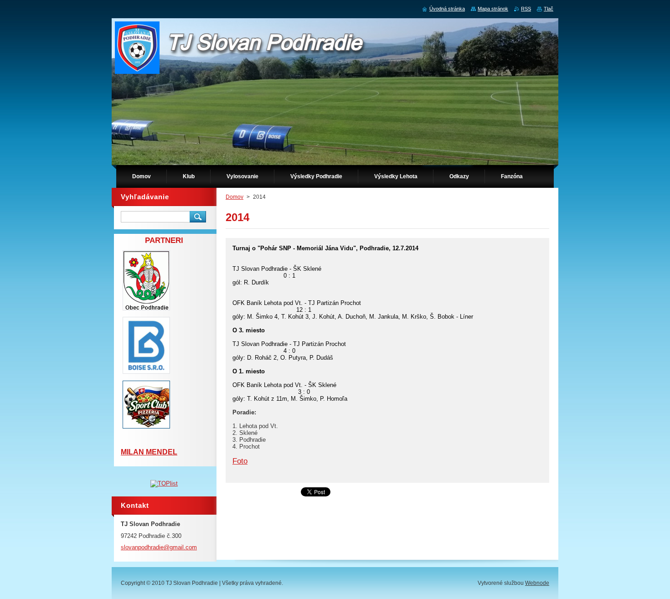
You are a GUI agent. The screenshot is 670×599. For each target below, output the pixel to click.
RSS (526, 8)
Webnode (537, 583)
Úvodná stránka (447, 8)
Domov (234, 197)
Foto (239, 461)
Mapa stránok (493, 8)
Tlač (548, 8)
